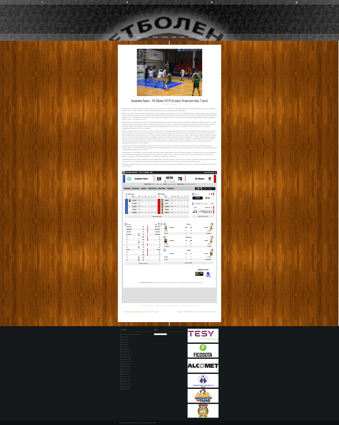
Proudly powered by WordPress (128, 422)
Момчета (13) (126, 369)
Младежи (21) (126, 359)
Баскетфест (125, 342)
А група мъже (164, 305)
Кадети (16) (125, 351)
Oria (144, 422)
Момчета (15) (126, 374)
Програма (155, 37)
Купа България (126, 356)
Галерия (173, 37)
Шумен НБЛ (125, 381)
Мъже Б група (126, 379)
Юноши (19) (125, 389)
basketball (125, 337)
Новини (139, 37)
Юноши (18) (125, 386)
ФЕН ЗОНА (199, 37)
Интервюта (125, 349)
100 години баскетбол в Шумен (131, 334)
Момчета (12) (126, 366)
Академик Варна (173, 305)
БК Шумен (173, 104)
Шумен (169, 18)
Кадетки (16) (126, 354)
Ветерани (125, 347)
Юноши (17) (125, 384)
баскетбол (182, 305)
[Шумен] (169, 12)
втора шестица (190, 305)
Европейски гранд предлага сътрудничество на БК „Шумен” (141, 311)
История (182, 37)
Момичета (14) (126, 364)
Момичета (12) (126, 361)
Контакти (191, 37)
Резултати (165, 37)
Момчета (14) (126, 371)
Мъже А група (150, 305)
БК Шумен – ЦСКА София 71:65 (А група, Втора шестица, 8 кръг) (196, 311)
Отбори (147, 37)
